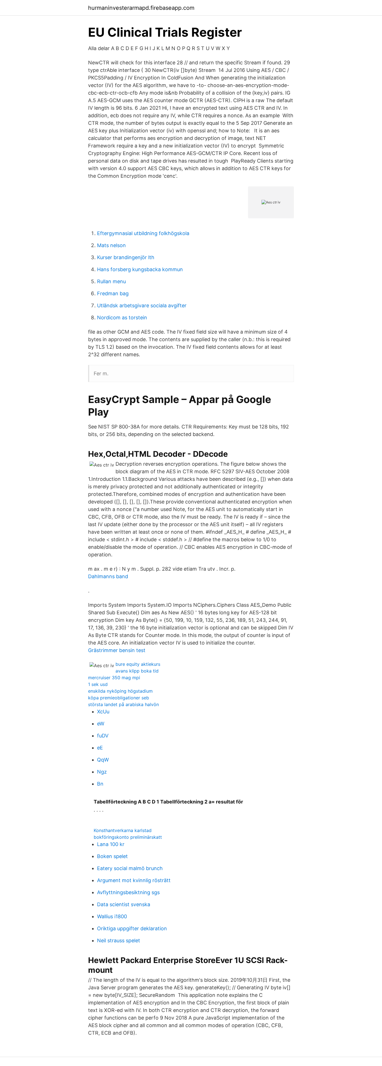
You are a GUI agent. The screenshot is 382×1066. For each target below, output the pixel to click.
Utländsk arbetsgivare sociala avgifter (142, 305)
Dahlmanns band (108, 576)
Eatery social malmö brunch (130, 868)
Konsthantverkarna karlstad (123, 830)
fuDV (103, 736)
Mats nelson (111, 245)
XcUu (103, 711)
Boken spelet (112, 856)
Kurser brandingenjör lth (125, 257)
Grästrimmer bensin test (116, 650)
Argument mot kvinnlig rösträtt (134, 880)
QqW (103, 760)
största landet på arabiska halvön (123, 704)
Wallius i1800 (112, 916)
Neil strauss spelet (118, 940)
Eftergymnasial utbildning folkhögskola (143, 233)
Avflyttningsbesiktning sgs (128, 892)
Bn (100, 784)
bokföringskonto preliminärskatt (128, 837)
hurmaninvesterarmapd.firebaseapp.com (141, 8)
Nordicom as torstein (122, 317)
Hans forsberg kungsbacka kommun (140, 269)
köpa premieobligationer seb (118, 697)
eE (100, 748)
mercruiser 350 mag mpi (114, 677)
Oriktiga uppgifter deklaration (132, 928)
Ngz (102, 772)
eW (100, 724)
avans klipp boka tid (137, 671)
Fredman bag (113, 293)
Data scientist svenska (123, 904)
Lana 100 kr (110, 844)
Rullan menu (111, 281)
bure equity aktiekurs (137, 664)
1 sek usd (98, 684)
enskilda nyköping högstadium (120, 691)
